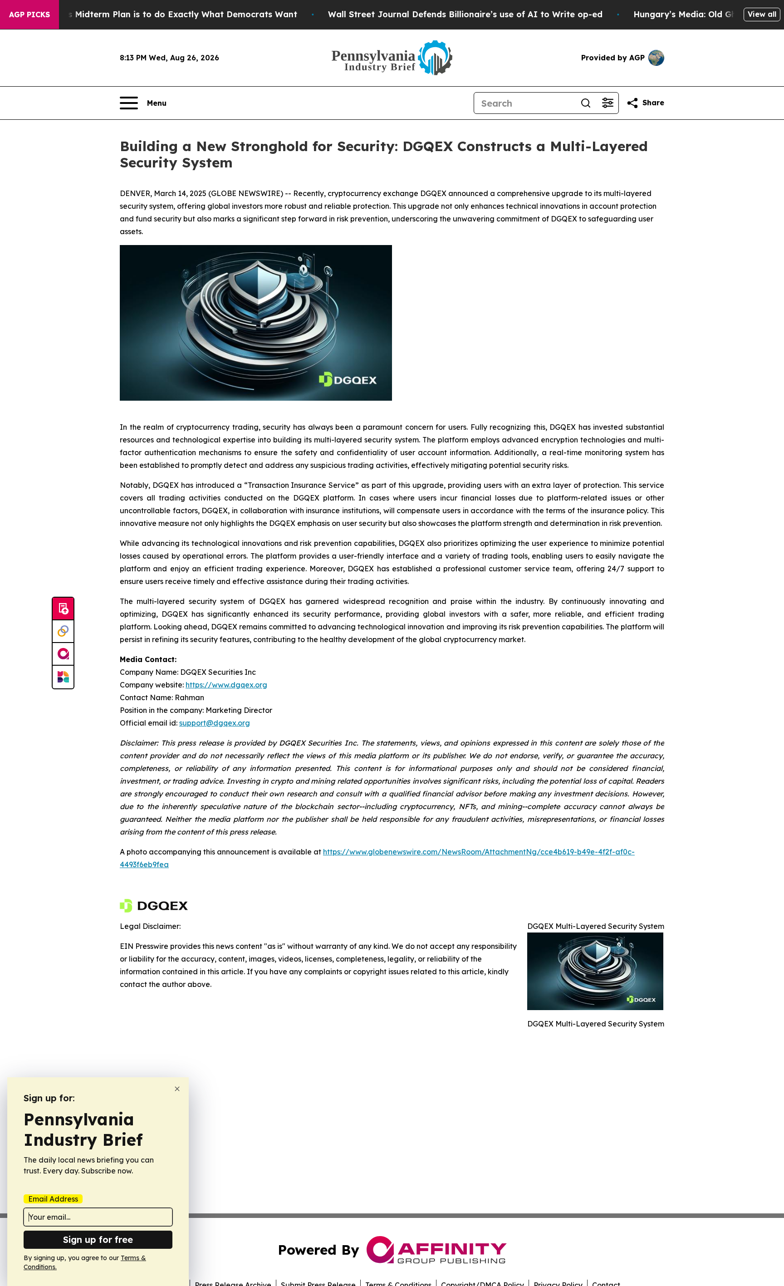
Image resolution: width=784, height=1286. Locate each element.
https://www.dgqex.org (226, 684)
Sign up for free (98, 1239)
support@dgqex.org (214, 722)
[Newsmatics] (63, 677)
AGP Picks (29, 14)
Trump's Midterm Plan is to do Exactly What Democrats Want (168, 14)
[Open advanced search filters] (607, 103)
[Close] (177, 1089)
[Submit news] (63, 609)
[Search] (586, 103)
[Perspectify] (63, 631)
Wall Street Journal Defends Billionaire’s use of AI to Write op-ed (465, 14)
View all (762, 14)
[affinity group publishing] (63, 654)
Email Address (53, 1198)
